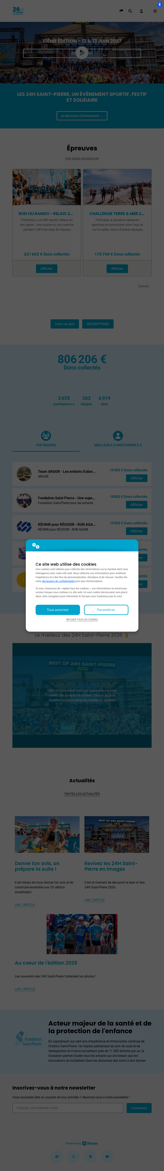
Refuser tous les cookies (82, 619)
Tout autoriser (58, 610)
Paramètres (106, 610)
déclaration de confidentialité (58, 581)
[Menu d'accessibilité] (159, 4)
